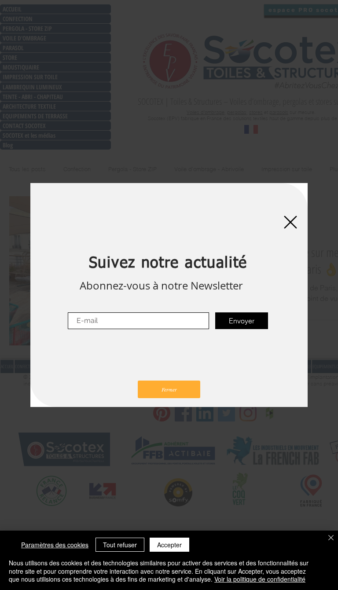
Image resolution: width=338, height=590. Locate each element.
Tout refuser (120, 544)
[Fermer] (331, 538)
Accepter (169, 544)
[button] (290, 222)
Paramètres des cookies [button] (54, 544)
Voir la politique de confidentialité (259, 579)
